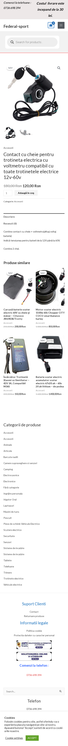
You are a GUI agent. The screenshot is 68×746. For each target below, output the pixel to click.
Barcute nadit (10, 457)
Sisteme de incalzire (13, 548)
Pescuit (7, 517)
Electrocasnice (11, 475)
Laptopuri (8, 505)
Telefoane (8, 566)
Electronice (9, 481)
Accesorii (8, 432)
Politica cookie (34, 630)
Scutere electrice (12, 529)
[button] (59, 68)
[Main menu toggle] (61, 25)
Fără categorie (11, 487)
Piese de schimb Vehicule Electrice (21, 523)
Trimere (7, 572)
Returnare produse (34, 616)
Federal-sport (16, 26)
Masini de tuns (11, 511)
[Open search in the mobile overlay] (32, 42)
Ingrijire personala (12, 493)
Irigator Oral (10, 499)
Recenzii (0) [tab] (10, 223)
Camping (8, 469)
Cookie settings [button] (14, 738)
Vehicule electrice (12, 584)
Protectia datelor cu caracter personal (34, 635)
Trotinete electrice (13, 578)
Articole (7, 450)
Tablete (7, 560)
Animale (7, 444)
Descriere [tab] (9, 216)
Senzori (7, 542)
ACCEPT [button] (32, 738)
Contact (34, 611)
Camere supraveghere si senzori (20, 463)
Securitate (9, 536)
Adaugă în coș (26, 192)
